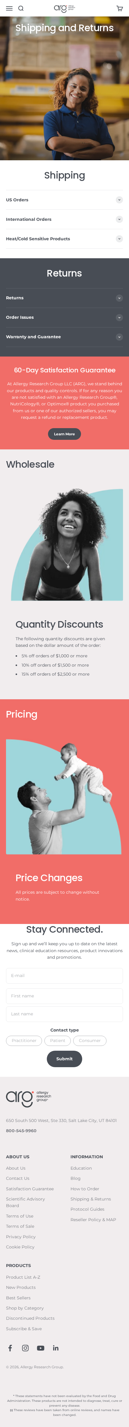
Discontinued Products (30, 1318)
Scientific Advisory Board (25, 1202)
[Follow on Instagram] (25, 1348)
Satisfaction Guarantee (30, 1189)
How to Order (84, 1189)
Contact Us (17, 1178)
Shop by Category (25, 1308)
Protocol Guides (87, 1209)
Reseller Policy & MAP (93, 1219)
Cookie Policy (20, 1247)
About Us (16, 1168)
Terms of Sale (20, 1226)
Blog (75, 1178)
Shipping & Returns (90, 1199)
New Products (21, 1287)
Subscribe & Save (24, 1328)
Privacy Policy (21, 1236)
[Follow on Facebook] (10, 1348)
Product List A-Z (23, 1277)
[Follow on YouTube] (41, 1348)
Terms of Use (19, 1216)
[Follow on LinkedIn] (56, 1348)
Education (81, 1168)
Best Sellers (18, 1298)
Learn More (64, 434)
